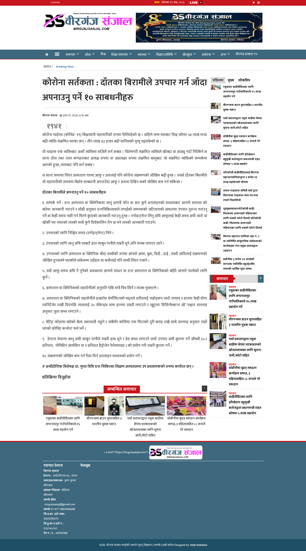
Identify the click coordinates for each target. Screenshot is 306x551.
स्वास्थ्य (142, 54)
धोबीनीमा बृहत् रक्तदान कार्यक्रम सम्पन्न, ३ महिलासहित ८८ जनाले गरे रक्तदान (186, 424)
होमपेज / (48, 66)
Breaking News (65, 66)
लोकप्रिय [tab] (244, 80)
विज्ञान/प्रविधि (164, 54)
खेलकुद (187, 54)
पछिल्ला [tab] (217, 80)
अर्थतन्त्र (206, 54)
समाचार (70, 54)
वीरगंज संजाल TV (246, 54)
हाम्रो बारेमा (168, 545)
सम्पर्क (157, 545)
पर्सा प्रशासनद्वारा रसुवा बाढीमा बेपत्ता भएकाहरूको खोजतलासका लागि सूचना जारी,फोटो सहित (145, 427)
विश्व (103, 54)
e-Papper (55, 2)
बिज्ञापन (148, 545)
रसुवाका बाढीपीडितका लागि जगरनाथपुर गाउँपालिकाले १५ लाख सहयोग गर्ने (63, 424)
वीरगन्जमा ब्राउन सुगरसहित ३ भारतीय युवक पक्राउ (104, 421)
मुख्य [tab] (231, 80)
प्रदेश (88, 54)
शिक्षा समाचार (119, 54)
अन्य (223, 54)
